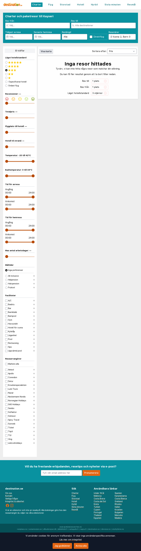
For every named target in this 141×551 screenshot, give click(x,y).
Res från (9, 21)
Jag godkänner (62, 546)
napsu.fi (83, 529)
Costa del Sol (100, 501)
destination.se (94, 529)
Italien (117, 507)
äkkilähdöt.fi (62, 529)
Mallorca (97, 496)
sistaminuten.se (35, 529)
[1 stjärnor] (20, 78)
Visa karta (46, 51)
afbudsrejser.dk (49, 529)
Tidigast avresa (13, 32)
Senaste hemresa (43, 32)
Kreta (96, 504)
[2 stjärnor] (20, 74)
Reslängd (66, 32)
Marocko (119, 515)
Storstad (65, 4)
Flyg (50, 4)
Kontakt (8, 496)
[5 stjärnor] (20, 62)
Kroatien (118, 510)
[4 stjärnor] (20, 66)
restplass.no (22, 529)
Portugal (98, 512)
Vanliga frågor (11, 498)
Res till (74, 21)
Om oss (8, 493)
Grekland (119, 501)
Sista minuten (112, 4)
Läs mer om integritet (70, 539)
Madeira (118, 518)
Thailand (97, 515)
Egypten (97, 518)
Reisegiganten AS (74, 527)
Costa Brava (99, 498)
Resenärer (114, 32)
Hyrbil (94, 4)
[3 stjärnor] (20, 70)
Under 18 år (99, 493)
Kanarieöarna (121, 496)
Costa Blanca (121, 498)
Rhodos (118, 504)
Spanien (118, 493)
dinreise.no (106, 529)
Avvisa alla (81, 546)
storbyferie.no (118, 529)
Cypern (97, 510)
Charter (36, 4)
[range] (6, 103)
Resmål (131, 4)
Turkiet (97, 507)
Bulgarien (119, 512)
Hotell (80, 4)
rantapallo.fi (73, 529)
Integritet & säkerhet (14, 501)
